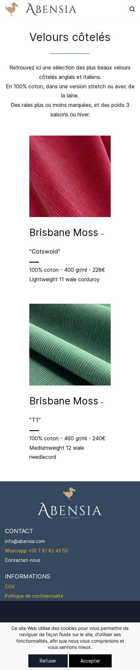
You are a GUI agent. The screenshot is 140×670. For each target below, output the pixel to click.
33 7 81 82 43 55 (49, 550)
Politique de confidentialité (34, 596)
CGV (10, 586)
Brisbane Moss (65, 232)
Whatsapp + (18, 550)
